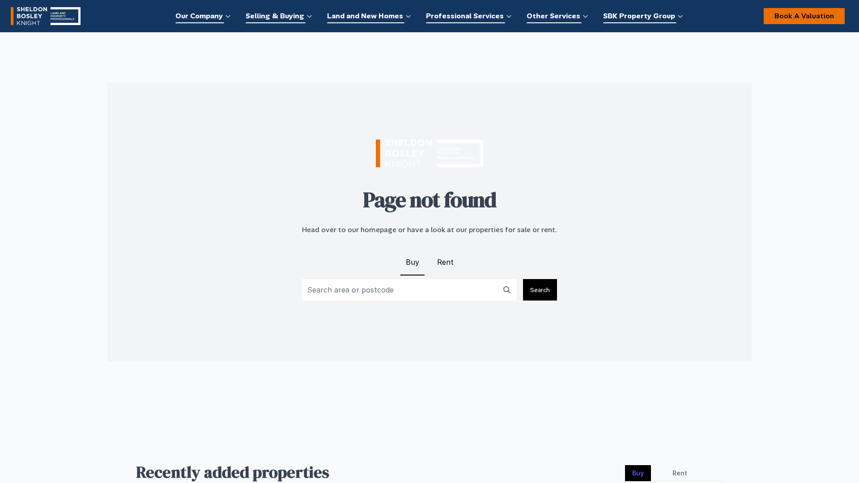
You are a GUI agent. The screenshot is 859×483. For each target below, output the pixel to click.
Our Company (199, 16)
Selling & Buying (275, 16)
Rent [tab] (679, 473)
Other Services (553, 16)
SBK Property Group (639, 16)
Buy (412, 262)
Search (540, 290)
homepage (378, 229)
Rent (445, 262)
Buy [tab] (638, 473)
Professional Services (465, 16)
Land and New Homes (365, 16)
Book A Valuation (804, 16)
